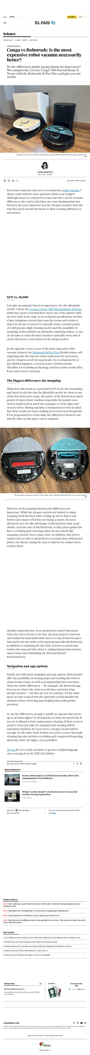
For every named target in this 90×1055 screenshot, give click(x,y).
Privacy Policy (40, 1035)
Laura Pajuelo (45, 172)
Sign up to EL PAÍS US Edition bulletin (23, 764)
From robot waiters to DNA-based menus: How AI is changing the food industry (50, 777)
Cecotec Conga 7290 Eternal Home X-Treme (55, 309)
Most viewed (8, 932)
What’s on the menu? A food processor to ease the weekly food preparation (49, 793)
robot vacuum (71, 190)
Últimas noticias (10, 899)
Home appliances (13, 46)
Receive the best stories (14, 989)
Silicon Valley (8, 40)
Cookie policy (58, 1035)
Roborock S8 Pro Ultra (46, 352)
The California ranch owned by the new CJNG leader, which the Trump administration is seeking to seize (43, 938)
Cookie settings (49, 1035)
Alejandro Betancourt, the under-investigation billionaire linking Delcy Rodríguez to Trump (38, 946)
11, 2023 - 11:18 (45, 174)
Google (24, 40)
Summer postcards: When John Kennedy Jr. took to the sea (26, 951)
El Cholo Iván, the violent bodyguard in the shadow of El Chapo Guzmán (31, 942)
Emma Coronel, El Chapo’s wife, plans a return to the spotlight (27, 955)
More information (13, 813)
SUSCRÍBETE (72, 17)
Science (9, 34)
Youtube (17, 40)
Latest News (33, 40)
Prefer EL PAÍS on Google (77, 180)
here (54, 813)
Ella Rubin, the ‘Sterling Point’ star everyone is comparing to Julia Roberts (39, 911)
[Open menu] (5, 23)
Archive (51, 983)
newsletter (9, 984)
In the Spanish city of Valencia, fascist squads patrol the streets (34, 915)
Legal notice (31, 1035)
